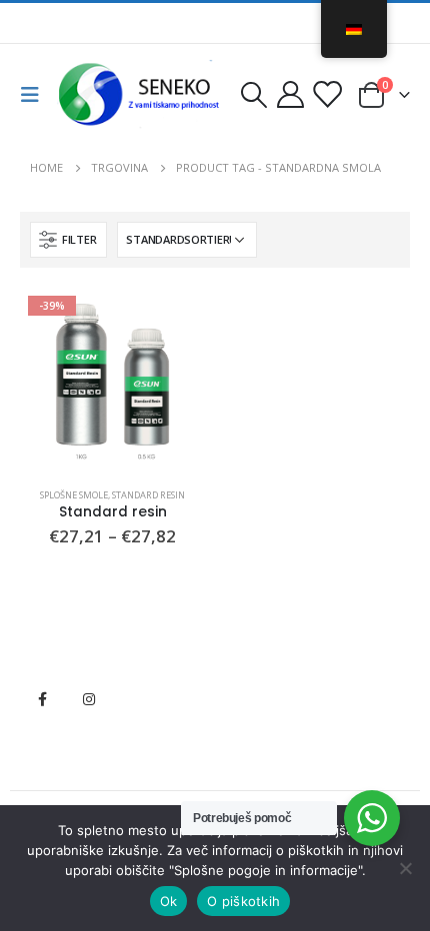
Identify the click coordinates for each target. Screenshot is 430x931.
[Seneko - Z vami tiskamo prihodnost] (142, 94)
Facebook (42, 699)
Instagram (89, 699)
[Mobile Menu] (36, 95)
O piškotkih (243, 901)
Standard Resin (148, 494)
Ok (169, 901)
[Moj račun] (291, 94)
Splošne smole (74, 494)
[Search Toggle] (253, 95)
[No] (405, 868)
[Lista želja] (327, 94)
